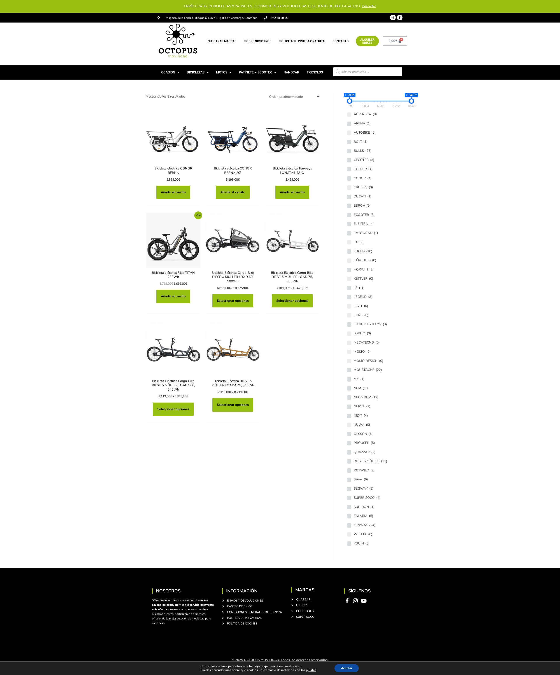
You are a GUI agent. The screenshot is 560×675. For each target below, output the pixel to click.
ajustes (311, 670)
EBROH (362, 205)
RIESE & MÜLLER (370, 461)
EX (359, 242)
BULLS (362, 150)
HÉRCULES (365, 260)
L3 (358, 288)
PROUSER (364, 443)
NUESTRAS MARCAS (222, 41)
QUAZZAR (364, 452)
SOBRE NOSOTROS (257, 41)
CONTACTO (340, 41)
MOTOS (221, 72)
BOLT (361, 142)
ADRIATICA (365, 114)
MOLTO (362, 351)
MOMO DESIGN (368, 361)
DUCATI (362, 196)
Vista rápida (173, 160)
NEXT (361, 415)
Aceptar (346, 668)
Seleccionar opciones (233, 300)
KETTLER (363, 278)
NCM (361, 388)
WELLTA (363, 534)
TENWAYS (364, 525)
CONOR (362, 178)
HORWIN (364, 269)
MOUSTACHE (368, 370)
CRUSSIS (363, 187)
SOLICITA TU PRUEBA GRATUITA (302, 41)
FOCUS (363, 251)
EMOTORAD (366, 233)
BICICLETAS (196, 72)
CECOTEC (364, 160)
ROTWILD (364, 470)
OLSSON (363, 434)
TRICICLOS (315, 72)
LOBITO (362, 333)
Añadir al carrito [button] (173, 192)
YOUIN (361, 543)
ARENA (362, 123)
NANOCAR (291, 72)
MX (359, 379)
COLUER (363, 169)
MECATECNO (367, 342)
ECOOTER (364, 215)
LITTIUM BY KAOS (370, 324)
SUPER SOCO (367, 497)
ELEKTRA (364, 224)
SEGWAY (363, 488)
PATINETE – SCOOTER (255, 72)
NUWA (362, 424)
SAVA (361, 479)
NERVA (362, 406)
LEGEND (363, 297)
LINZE (361, 315)
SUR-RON (364, 507)
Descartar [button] (369, 6)
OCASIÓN (168, 72)
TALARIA (363, 516)
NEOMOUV (366, 397)
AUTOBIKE (365, 132)
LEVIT (361, 306)
